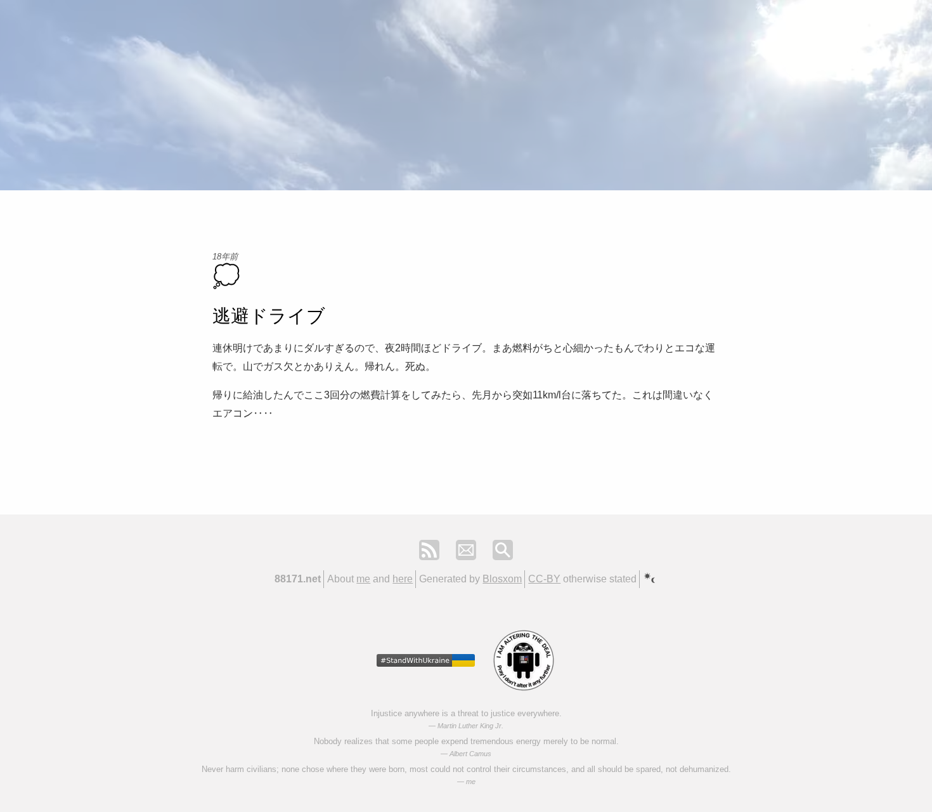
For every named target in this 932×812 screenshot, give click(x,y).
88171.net (298, 578)
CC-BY (544, 578)
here (402, 578)
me (363, 578)
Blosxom (502, 578)
